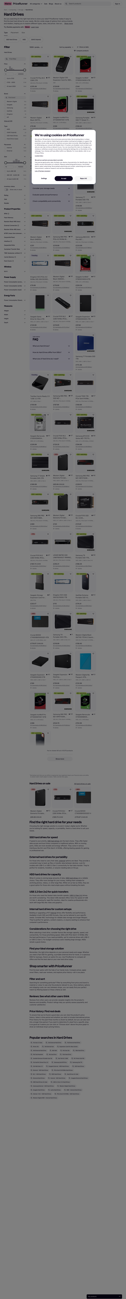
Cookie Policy (39, 156)
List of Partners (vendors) (42, 171)
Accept (63, 178)
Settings (44, 178)
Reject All (83, 178)
